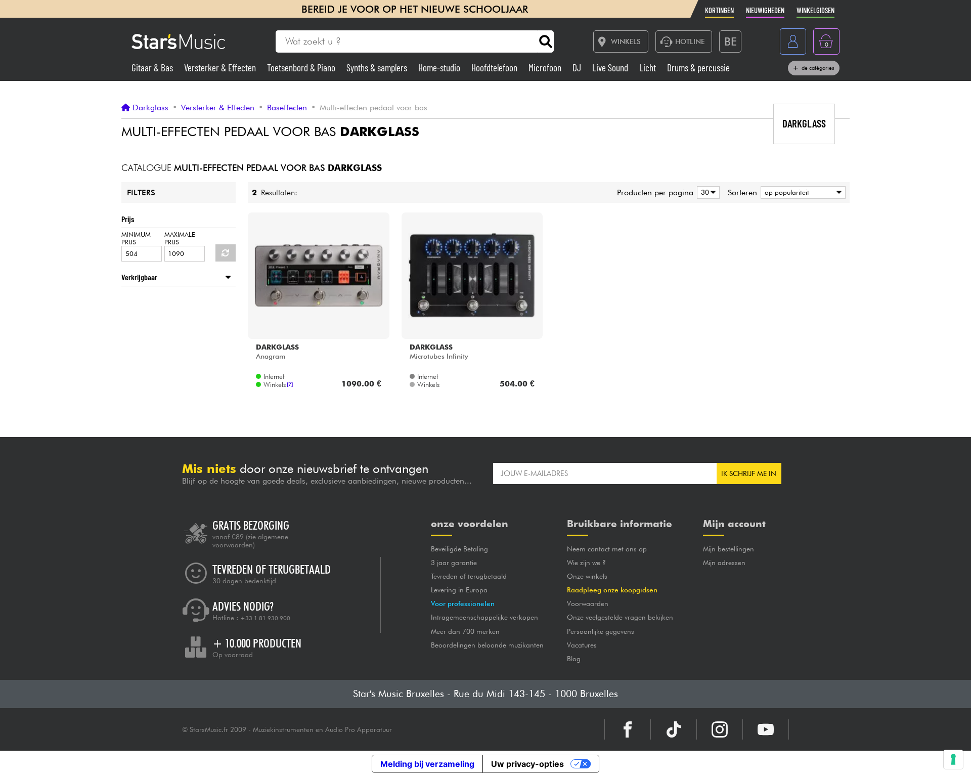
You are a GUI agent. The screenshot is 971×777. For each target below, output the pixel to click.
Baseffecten (287, 108)
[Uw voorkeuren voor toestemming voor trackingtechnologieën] (953, 759)
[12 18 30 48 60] (706, 192)
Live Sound (611, 67)
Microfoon (545, 67)
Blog (574, 659)
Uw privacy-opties (527, 764)
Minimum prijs (136, 238)
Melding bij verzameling (427, 764)
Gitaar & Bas (153, 67)
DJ (577, 67)
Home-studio (440, 67)
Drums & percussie (698, 67)
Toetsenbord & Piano (302, 67)
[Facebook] (627, 729)
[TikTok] (673, 729)
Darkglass (150, 108)
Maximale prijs (179, 238)
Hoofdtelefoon (495, 67)
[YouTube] (765, 729)
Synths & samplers (377, 67)
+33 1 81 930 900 (265, 618)
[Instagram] (719, 729)
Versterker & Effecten (221, 67)
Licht (648, 67)
